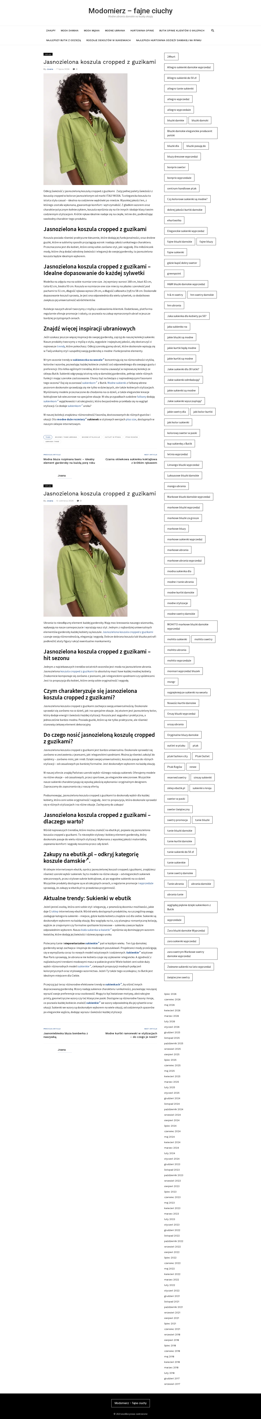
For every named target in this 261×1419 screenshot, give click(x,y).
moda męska (92, 30)
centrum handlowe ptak (181, 188)
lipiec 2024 (170, 1125)
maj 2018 (169, 1356)
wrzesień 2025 (172, 1049)
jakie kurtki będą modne (181, 348)
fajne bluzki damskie (179, 241)
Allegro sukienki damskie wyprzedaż (189, 67)
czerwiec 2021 (172, 1329)
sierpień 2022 (172, 1252)
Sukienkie (132, 952)
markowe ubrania (177, 550)
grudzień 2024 (172, 1098)
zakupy (50, 30)
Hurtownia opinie (142, 30)
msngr (171, 681)
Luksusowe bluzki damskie (183, 475)
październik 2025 (173, 1043)
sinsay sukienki (203, 777)
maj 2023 (169, 1202)
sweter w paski (176, 798)
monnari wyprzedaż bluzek (183, 671)
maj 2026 (169, 1005)
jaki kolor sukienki (178, 422)
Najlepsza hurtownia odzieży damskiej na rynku (168, 40)
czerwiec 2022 (172, 1263)
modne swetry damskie (181, 613)
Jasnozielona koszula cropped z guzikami (128, 632)
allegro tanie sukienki (180, 88)
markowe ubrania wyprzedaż (184, 560)
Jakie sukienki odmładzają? (183, 380)
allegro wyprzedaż (178, 99)
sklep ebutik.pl (176, 788)
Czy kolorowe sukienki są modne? (187, 199)
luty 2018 (169, 1373)
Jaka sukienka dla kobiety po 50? (186, 316)
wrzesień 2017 (172, 1384)
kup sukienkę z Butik (179, 443)
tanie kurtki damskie (179, 841)
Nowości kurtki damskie (181, 703)
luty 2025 (169, 1087)
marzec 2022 (171, 1279)
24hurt (171, 56)
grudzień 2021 (172, 1296)
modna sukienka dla (179, 571)
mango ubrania (176, 486)
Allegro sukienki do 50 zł (181, 78)
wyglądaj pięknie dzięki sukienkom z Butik (189, 907)
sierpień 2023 (172, 1186)
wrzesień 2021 (172, 1312)
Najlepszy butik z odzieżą (63, 40)
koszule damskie (64, 860)
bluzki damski (200, 120)
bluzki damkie (175, 120)
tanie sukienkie (176, 862)
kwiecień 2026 (172, 1010)
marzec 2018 (171, 1367)
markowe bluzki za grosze (183, 518)
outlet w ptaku (113, 437)
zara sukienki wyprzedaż (181, 941)
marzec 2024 (171, 1147)
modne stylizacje (91, 437)
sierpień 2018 (171, 1340)
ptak (195, 745)
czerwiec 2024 (172, 1131)
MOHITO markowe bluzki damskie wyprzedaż (187, 626)
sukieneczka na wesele (87, 359)
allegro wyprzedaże (179, 109)
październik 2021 (173, 1307)
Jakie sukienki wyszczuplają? (184, 401)
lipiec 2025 (170, 1060)
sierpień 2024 (172, 1120)
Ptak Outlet (202, 756)
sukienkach (112, 984)
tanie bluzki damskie (179, 830)
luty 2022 (169, 1285)
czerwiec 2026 (172, 999)
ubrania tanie (52, 441)
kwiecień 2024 (172, 1142)
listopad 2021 (171, 1301)
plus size (131, 419)
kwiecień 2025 (172, 1076)
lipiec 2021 (170, 1323)
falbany (141, 396)
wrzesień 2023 (172, 1180)
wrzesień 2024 (172, 1115)
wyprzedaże (146, 883)
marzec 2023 (171, 1213)
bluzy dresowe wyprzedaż (182, 156)
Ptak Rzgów (132, 437)
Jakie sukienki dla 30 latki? (183, 369)
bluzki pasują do (196, 146)
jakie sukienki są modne (181, 390)
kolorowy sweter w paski (182, 433)
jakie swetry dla (176, 411)
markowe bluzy (176, 528)
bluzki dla (173, 146)
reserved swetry (176, 777)
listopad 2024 (172, 1104)
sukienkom (89, 383)
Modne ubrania (115, 30)
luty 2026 (169, 1021)
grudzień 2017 (172, 1378)
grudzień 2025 (172, 1032)
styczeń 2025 (172, 1093)
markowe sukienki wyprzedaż (184, 539)
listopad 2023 (172, 1169)
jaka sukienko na (177, 326)
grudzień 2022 (172, 1230)
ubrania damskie (201, 883)
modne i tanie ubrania (66, 437)
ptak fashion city (177, 756)
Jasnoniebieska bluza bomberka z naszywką (66, 1035)
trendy (61, 346)
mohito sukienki (177, 639)
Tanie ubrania (175, 883)
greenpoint (174, 273)
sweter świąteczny (178, 809)
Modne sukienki (116, 383)
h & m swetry (175, 294)
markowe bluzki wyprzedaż (183, 507)
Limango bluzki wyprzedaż (183, 465)
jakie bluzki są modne (180, 337)
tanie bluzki (202, 820)
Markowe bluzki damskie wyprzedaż (188, 496)
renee (192, 767)
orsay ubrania (175, 724)
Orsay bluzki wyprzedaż (181, 713)
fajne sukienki (175, 252)
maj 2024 (169, 1136)
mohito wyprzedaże (179, 660)
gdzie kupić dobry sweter (182, 263)
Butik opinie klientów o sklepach (181, 30)
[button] (213, 30)
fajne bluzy (206, 241)
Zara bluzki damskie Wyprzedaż (186, 930)
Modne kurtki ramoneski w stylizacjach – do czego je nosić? (131, 1035)
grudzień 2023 (172, 1164)
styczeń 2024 (172, 1158)
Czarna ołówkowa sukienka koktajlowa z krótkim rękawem (131, 461)
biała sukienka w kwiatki (95, 930)
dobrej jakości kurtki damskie (184, 209)
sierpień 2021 (171, 1318)
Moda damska (69, 30)
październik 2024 (173, 1109)
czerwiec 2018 (172, 1351)
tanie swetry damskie (180, 873)
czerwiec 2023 (172, 1197)
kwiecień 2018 (172, 1362)
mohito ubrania (176, 650)
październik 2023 (173, 1175)
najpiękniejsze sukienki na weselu (187, 692)
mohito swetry (203, 639)
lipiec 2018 (170, 1345)
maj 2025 (169, 1071)
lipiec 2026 (170, 994)
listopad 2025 (172, 1038)
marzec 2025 (171, 1082)
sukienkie (91, 943)
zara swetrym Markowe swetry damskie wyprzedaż (185, 954)
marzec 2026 (171, 1016)
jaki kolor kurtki (203, 411)
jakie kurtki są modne (180, 358)
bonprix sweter (176, 167)
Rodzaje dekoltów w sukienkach (108, 40)
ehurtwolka (174, 220)
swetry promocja (177, 820)
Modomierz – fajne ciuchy (130, 11)
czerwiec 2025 (172, 1065)
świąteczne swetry (178, 977)
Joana (50, 69)
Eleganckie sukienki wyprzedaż (185, 231)
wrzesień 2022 (172, 1246)
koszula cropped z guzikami (77, 671)
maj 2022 (169, 1268)
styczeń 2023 (172, 1224)
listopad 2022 (172, 1235)
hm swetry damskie (202, 294)
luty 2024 (169, 1153)
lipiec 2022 (170, 1257)
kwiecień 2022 (172, 1274)
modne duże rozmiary (71, 419)
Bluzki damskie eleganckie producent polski (189, 133)
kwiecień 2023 (172, 1208)
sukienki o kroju (202, 788)
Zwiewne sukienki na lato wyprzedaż (189, 966)
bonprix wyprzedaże (179, 178)
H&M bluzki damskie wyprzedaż (186, 284)
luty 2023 (169, 1219)
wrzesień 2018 (172, 1334)
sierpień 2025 (172, 1054)
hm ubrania (174, 305)
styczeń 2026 (172, 1027)
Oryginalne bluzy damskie (183, 735)
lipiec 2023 (170, 1191)
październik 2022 (173, 1241)
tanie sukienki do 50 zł (180, 852)
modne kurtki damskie (180, 592)
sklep (55, 911)
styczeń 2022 (172, 1290)
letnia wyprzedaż (177, 454)
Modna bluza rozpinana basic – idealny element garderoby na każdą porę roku (69, 461)
